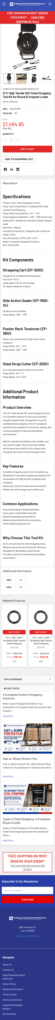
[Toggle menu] (4, 4)
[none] (27, 47)
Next (51, 636)
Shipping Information (13, 989)
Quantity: (8, 133)
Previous (4, 636)
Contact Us (8, 969)
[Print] (11, 169)
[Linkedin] (17, 169)
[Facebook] (5, 169)
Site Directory (9, 1013)
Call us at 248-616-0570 (27, 936)
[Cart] (50, 4)
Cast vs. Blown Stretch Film (20, 758)
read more (8, 716)
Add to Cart (14, 632)
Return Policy (9, 983)
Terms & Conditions (12, 999)
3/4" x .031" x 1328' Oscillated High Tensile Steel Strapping (41, 640)
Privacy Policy (9, 994)
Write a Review (10, 101)
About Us (7, 964)
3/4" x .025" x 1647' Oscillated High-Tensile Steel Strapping (14, 640)
